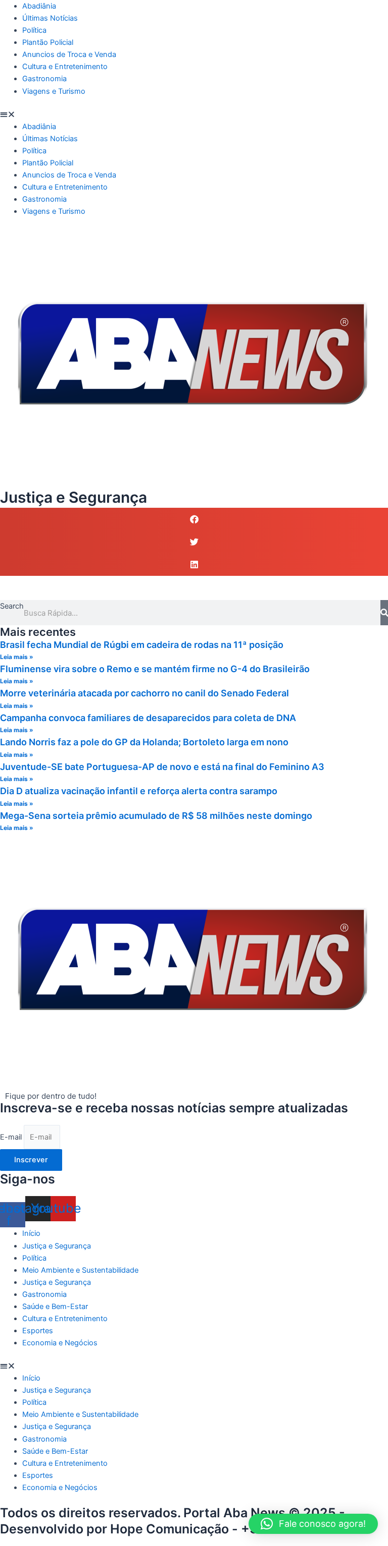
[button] (194, 114)
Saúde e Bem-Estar (55, 1306)
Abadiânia (39, 6)
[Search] (384, 612)
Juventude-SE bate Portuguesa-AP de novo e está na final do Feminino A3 (162, 766)
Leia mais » (16, 657)
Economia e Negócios (60, 1342)
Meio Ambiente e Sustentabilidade (80, 1270)
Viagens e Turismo (53, 91)
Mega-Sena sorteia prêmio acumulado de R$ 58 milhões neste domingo (156, 815)
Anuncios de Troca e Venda (69, 54)
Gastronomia (44, 78)
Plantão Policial (47, 42)
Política (34, 30)
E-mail (12, 1137)
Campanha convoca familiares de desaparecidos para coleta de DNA (148, 717)
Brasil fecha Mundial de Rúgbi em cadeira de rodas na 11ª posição (141, 644)
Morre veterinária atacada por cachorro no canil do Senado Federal (144, 693)
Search (12, 606)
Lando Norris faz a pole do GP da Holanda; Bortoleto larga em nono (144, 742)
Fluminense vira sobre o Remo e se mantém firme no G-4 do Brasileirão (155, 669)
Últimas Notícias (50, 18)
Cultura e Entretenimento (65, 66)
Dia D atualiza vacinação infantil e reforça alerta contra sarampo (138, 791)
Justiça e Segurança (56, 1246)
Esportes (37, 1330)
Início (31, 1233)
